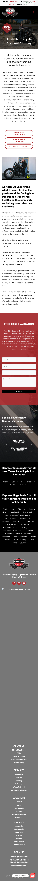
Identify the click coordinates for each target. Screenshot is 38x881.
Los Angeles (19, 826)
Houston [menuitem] (19, 811)
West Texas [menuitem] (19, 818)
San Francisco (19, 841)
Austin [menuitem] (19, 805)
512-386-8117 (14, 1)
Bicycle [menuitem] (19, 778)
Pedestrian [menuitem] (19, 784)
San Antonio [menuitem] (19, 808)
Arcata (19, 835)
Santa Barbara (19, 844)
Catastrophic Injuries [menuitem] (19, 790)
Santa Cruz (19, 832)
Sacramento (19, 829)
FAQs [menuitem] (19, 753)
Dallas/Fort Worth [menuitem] (19, 815)
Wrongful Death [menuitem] (19, 787)
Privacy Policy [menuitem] (19, 763)
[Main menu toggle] (33, 12)
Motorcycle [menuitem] (19, 774)
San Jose (19, 838)
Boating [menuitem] (19, 781)
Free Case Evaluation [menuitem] (19, 759)
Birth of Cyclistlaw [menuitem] (19, 750)
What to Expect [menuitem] (19, 756)
